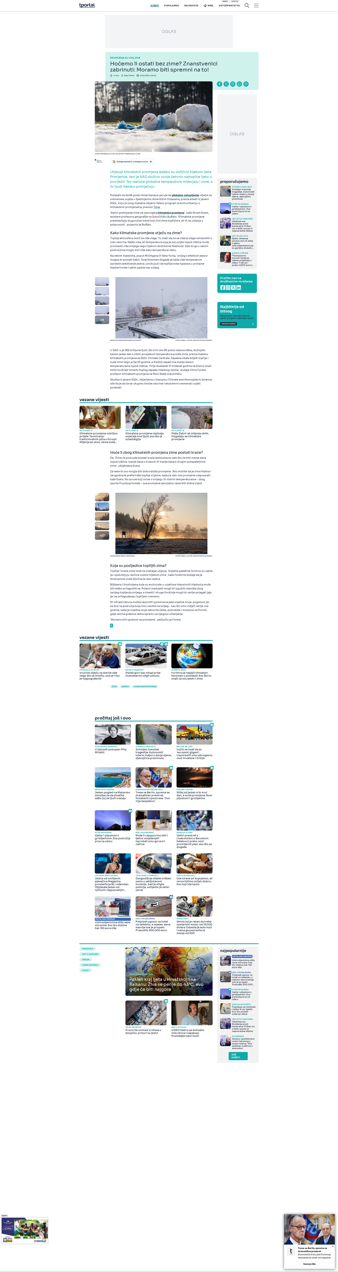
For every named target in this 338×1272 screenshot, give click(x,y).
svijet (85, 970)
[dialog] (309, 1241)
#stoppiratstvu (229, 5)
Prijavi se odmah (228, 324)
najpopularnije (233, 951)
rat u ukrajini (90, 954)
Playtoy (235, 1)
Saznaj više (309, 1264)
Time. (156, 207)
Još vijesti (235, 1056)
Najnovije (191, 5)
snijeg (125, 686)
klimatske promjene (145, 686)
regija (85, 959)
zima (114, 686)
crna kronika (90, 965)
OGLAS (169, 31)
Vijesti (154, 5)
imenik (225, 1)
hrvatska (87, 949)
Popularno (171, 5)
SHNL (211, 5)
